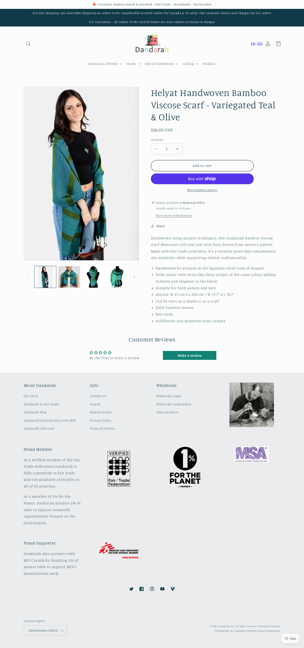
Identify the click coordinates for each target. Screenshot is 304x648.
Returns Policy (101, 412)
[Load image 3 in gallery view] (93, 277)
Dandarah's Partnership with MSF (50, 420)
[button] (29, 44)
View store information (174, 215)
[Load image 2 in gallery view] (69, 277)
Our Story (31, 396)
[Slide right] (134, 277)
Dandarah (224, 626)
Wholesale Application (173, 404)
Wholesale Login (169, 396)
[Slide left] (28, 277)
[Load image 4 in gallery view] (117, 277)
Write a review (190, 355)
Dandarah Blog (35, 412)
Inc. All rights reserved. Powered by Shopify (255, 626)
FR (253, 43)
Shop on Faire (167, 412)
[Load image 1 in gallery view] (45, 277)
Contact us (98, 396)
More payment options (202, 190)
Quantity (157, 139)
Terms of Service (102, 428)
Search (95, 404)
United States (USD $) (43, 630)
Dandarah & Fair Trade (41, 404)
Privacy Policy (100, 420)
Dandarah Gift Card (39, 428)
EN (260, 43)
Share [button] (160, 226)
